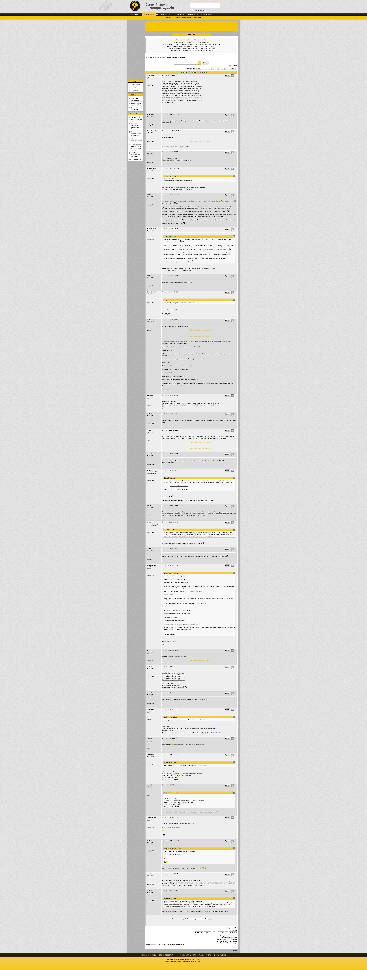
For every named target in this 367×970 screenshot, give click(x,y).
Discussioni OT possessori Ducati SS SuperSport (180, 48)
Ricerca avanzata (199, 10)
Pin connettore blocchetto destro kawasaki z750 (136, 133)
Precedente (196, 69)
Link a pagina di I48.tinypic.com (182, 160)
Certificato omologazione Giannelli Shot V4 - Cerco (136, 126)
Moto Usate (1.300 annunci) (135, 99)
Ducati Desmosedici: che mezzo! (172, 44)
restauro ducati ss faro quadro (204, 50)
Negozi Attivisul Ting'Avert (135, 108)
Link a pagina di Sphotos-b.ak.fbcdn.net (173, 678)
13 (226, 69)
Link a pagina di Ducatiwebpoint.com (197, 699)
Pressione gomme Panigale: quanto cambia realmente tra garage (136, 147)
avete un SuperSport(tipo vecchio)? (206, 48)
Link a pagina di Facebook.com (171, 685)
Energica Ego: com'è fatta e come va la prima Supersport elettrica (201, 44)
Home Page (134, 14)
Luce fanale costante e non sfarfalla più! (135, 154)
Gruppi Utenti (135, 90)
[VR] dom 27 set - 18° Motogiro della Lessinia (136, 119)
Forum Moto (149, 14)
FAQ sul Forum (135, 84)
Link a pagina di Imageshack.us (179, 486)
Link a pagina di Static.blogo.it (170, 827)
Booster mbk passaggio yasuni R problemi (136, 140)
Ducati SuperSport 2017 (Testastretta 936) (182, 50)
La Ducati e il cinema (180, 42)
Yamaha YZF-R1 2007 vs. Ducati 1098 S (198, 42)
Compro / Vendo (207, 14)
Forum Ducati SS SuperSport (176, 57)
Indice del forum (151, 57)
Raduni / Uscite (192, 14)
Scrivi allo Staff (195, 959)
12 (222, 69)
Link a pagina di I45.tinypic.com (179, 579)
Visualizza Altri (137, 160)
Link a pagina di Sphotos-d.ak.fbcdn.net (173, 680)
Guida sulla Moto (177, 14)
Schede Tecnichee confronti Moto (136, 104)
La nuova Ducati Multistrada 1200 (176, 46)
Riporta (227, 75)
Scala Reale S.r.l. (174, 961)
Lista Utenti (134, 87)
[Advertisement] (191, 26)
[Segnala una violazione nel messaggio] (232, 75)
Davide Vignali (186, 961)
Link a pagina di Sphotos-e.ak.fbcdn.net (173, 676)
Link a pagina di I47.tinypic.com (179, 582)
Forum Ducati (161, 57)
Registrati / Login (163, 14)
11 (219, 69)
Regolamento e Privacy (183, 959)
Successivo (232, 69)
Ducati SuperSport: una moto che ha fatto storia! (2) (201, 46)
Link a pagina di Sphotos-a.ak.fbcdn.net (173, 675)
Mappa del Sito (171, 959)
